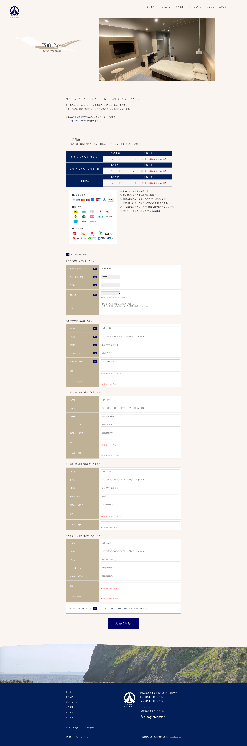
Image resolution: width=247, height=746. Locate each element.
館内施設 (179, 7)
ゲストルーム (165, 7)
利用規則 (156, 211)
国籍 (71, 371)
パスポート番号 (76, 381)
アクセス (210, 7)
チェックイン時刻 (76, 277)
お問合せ (223, 7)
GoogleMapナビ (155, 716)
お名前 (72, 328)
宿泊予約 (150, 7)
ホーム (68, 692)
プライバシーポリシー (111, 608)
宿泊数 (72, 285)
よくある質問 (74, 728)
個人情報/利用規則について (80, 608)
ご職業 (72, 345)
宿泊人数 (73, 295)
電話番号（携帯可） (77, 361)
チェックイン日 (76, 269)
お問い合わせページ (74, 121)
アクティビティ (195, 7)
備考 (71, 308)
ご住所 (72, 337)
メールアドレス (76, 353)
